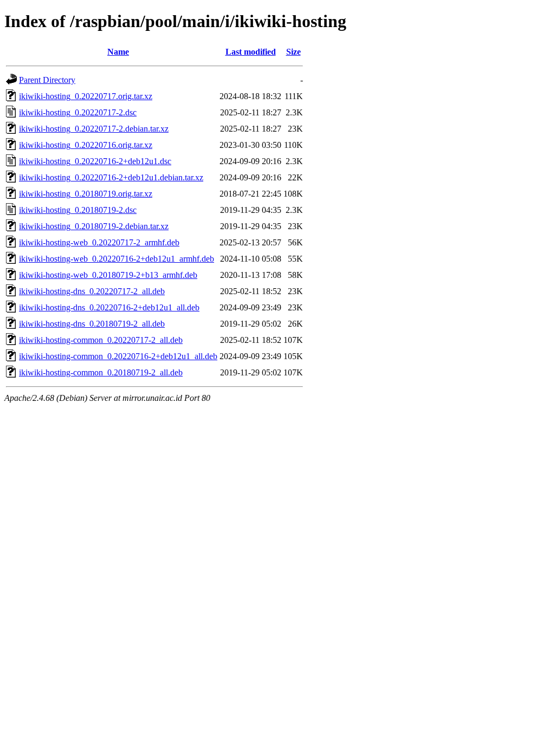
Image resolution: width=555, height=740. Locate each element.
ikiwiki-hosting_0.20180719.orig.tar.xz (85, 193)
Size (293, 51)
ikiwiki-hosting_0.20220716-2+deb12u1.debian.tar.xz (111, 177)
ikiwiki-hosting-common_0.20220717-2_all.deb (101, 340)
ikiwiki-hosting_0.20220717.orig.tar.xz (85, 96)
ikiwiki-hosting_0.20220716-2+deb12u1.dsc (95, 161)
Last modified (250, 51)
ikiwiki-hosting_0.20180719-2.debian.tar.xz (94, 226)
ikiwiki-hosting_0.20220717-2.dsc (78, 112)
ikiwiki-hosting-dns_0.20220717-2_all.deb (92, 291)
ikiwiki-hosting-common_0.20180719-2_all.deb (101, 372)
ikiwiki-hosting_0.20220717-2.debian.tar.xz (94, 128)
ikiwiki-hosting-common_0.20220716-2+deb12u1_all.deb (118, 356)
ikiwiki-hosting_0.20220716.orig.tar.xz (85, 145)
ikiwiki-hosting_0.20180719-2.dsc (78, 210)
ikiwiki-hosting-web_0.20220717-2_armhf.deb (99, 242)
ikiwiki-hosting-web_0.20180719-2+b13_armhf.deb (108, 275)
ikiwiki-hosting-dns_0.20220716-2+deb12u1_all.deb (109, 307)
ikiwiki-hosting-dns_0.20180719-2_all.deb (92, 323)
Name (118, 51)
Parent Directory (47, 80)
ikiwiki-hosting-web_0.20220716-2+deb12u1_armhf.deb (116, 258)
